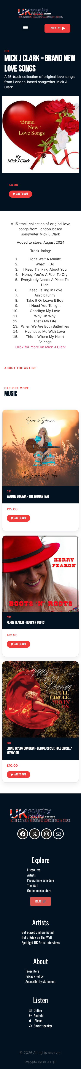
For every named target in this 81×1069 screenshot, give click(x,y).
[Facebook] (22, 833)
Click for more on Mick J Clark (40, 347)
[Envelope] (58, 833)
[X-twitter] (34, 833)
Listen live (33, 870)
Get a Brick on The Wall (37, 937)
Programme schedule (40, 880)
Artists (31, 875)
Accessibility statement (40, 981)
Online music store (39, 890)
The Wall (32, 885)
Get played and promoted (38, 932)
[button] (25, 27)
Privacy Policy (34, 976)
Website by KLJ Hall (40, 1062)
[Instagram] (46, 833)
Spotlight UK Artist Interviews (41, 942)
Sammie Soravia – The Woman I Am (28, 496)
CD (6, 51)
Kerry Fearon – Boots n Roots (25, 622)
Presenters (32, 971)
